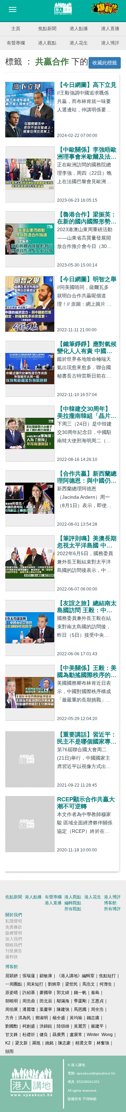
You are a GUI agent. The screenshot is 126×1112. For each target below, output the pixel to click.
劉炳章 (54, 984)
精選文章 (83, 1043)
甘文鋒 (11, 1034)
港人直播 (110, 28)
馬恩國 (80, 1009)
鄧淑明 (41, 1017)
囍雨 (9, 1051)
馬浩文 (88, 984)
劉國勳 (11, 1026)
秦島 (95, 992)
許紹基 (28, 992)
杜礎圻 (28, 1034)
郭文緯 (63, 992)
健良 (44, 1034)
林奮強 (103, 1043)
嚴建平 (97, 1026)
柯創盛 (28, 1026)
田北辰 (46, 1001)
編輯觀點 (72, 902)
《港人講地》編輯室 (75, 975)
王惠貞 (97, 1001)
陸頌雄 (63, 1026)
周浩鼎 (28, 1001)
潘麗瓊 (28, 1009)
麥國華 (46, 992)
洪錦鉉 (46, 1026)
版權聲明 (13, 933)
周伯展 (11, 1009)
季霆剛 (80, 1001)
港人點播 (79, 28)
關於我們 (13, 914)
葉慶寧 (46, 1009)
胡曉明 (11, 1001)
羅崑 (36, 1043)
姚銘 (49, 1043)
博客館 (110, 902)
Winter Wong (100, 1034)
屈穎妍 (11, 975)
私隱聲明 (13, 921)
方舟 (9, 1017)
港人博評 (110, 43)
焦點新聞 (47, 28)
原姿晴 (11, 992)
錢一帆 (80, 992)
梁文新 (21, 1043)
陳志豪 (64, 1043)
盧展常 (76, 1034)
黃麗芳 (80, 1026)
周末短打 (35, 984)
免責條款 (13, 927)
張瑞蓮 (28, 975)
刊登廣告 (13, 950)
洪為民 (24, 1017)
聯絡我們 (13, 944)
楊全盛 (58, 1017)
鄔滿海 (63, 1001)
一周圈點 (13, 984)
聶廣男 (58, 1034)
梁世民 (71, 984)
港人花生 (79, 43)
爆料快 (11, 956)
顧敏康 (46, 975)
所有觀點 (72, 908)
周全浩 (97, 1009)
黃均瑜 (76, 1017)
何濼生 (105, 984)
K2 (7, 1043)
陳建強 (63, 1009)
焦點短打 (107, 975)
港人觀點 (47, 43)
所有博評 (112, 908)
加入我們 (13, 939)
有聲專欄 (16, 43)
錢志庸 (93, 1017)
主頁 (15, 28)
